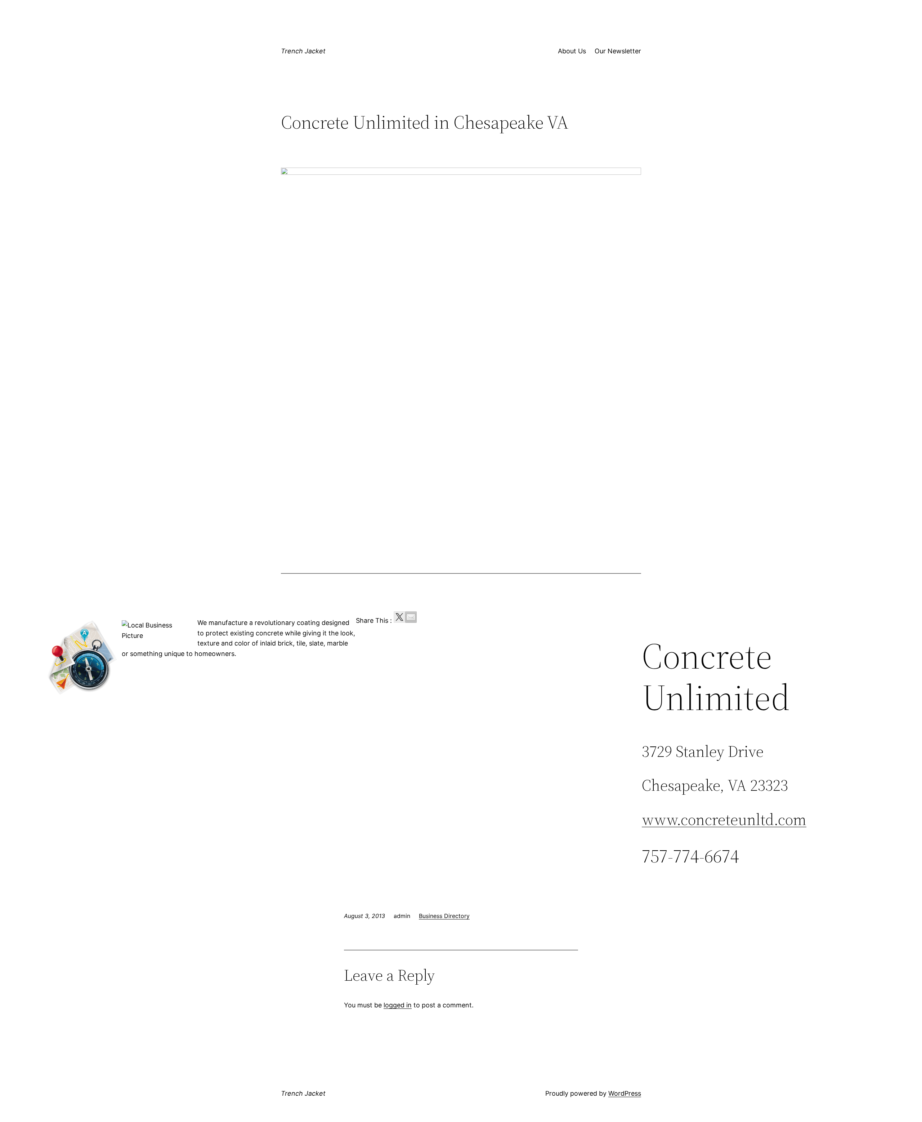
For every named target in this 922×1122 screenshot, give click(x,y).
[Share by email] (411, 617)
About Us (572, 51)
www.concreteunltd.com (724, 819)
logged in (398, 1005)
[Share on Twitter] (399, 617)
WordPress (624, 1093)
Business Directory (444, 915)
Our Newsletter (618, 51)
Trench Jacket (303, 51)
